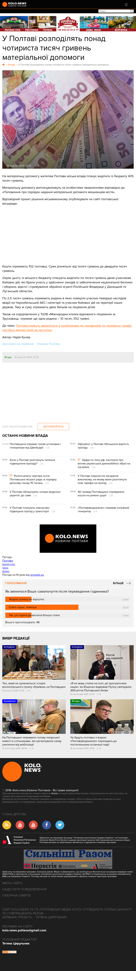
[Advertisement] (68, 232)
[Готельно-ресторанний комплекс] (68, 23)
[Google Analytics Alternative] (9, 952)
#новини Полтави (48, 344)
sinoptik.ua (37, 575)
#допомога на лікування (18, 344)
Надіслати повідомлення (24, 889)
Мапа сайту (12, 883)
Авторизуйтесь (53, 426)
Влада (8, 357)
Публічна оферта (16, 895)
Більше (118, 583)
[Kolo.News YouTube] (68, 538)
